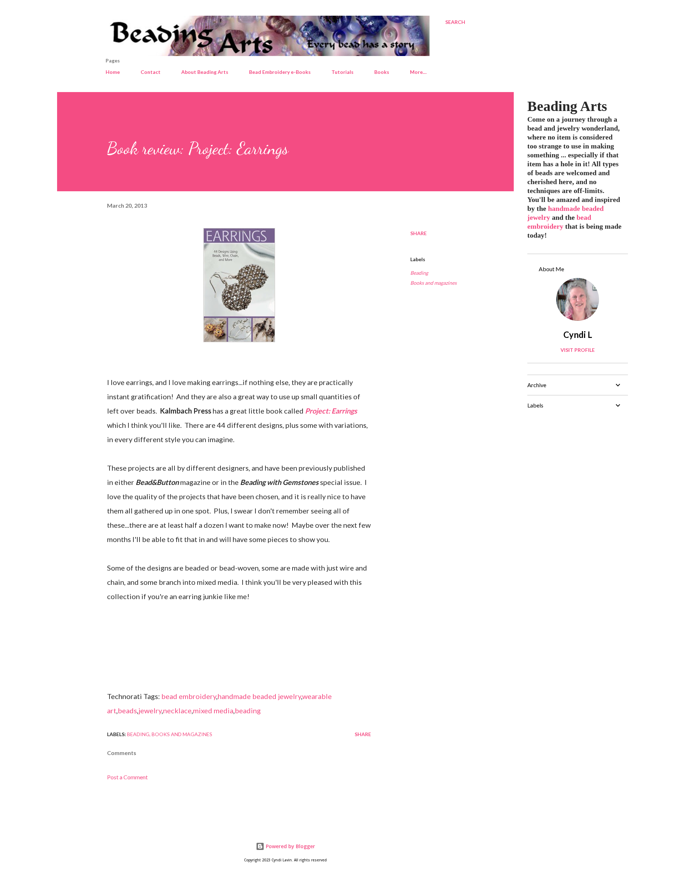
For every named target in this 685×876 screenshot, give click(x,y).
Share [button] (418, 233)
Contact (151, 72)
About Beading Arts (204, 72)
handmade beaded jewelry (259, 696)
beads (127, 710)
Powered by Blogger (289, 846)
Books (381, 72)
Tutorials (342, 72)
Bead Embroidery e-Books (280, 72)
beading (248, 710)
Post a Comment (127, 777)
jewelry (150, 710)
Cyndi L (577, 334)
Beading (419, 273)
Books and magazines (433, 283)
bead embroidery (188, 696)
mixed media (213, 710)
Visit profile (577, 350)
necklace (177, 710)
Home (113, 72)
